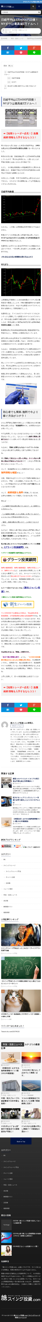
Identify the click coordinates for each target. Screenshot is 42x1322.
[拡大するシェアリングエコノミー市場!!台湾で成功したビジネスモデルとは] (6, 801)
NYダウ (12, 82)
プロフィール (16, 726)
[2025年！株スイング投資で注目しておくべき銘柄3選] (6, 1225)
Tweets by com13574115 (10, 1031)
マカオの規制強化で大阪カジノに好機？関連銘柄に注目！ (31, 1100)
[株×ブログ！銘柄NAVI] (31, 847)
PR (4, 859)
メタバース (27, 1067)
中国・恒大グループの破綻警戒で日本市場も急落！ (10, 1100)
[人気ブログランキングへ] (6, 847)
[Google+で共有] (34, 48)
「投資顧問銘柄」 (21, 751)
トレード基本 (8, 889)
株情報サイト (8, 907)
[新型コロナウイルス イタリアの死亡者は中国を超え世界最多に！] (6, 782)
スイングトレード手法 (13, 871)
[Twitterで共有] (21, 48)
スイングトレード (10, 865)
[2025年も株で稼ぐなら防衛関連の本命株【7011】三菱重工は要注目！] (6, 1237)
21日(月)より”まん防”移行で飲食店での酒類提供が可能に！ (10, 1128)
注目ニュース (7, 1123)
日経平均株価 (14, 78)
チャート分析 (10, 877)
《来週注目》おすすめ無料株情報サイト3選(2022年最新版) (10, 1070)
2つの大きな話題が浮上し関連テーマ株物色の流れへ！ (31, 1128)
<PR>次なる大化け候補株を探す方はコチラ (17, 257)
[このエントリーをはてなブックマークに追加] (7, 52)
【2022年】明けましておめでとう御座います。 (31, 1072)
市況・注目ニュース (20, 30)
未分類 (6, 901)
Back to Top (21, 1141)
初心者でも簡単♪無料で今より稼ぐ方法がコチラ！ (20, 87)
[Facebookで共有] (7, 48)
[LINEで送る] (34, 52)
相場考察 (7, 912)
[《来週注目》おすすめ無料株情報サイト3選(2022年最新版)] (6, 823)
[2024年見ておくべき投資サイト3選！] (6, 1250)
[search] (39, 12)
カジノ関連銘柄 (28, 1095)
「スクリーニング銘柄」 (25, 749)
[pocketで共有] (21, 52)
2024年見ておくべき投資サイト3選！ (26, 1246)
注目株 (8, 883)
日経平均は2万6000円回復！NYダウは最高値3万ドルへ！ (21, 73)
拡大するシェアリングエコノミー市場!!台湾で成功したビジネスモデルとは (26, 799)
